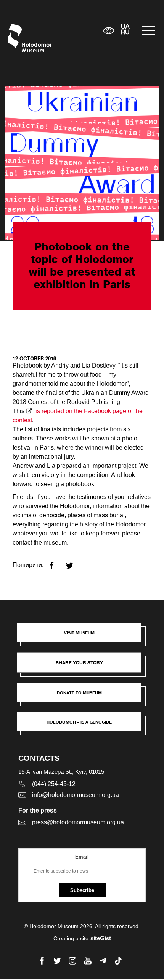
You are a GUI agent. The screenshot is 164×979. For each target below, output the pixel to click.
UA (125, 27)
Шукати (73, 30)
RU (125, 32)
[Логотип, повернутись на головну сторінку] (22, 38)
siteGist (100, 938)
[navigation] (149, 30)
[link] (83, 696)
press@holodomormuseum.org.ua (78, 822)
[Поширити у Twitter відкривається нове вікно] (74, 562)
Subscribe (82, 890)
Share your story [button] (79, 662)
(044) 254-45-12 (54, 784)
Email (82, 857)
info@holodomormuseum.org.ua (75, 795)
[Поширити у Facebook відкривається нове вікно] (56, 562)
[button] (83, 636)
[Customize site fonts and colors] (108, 30)
